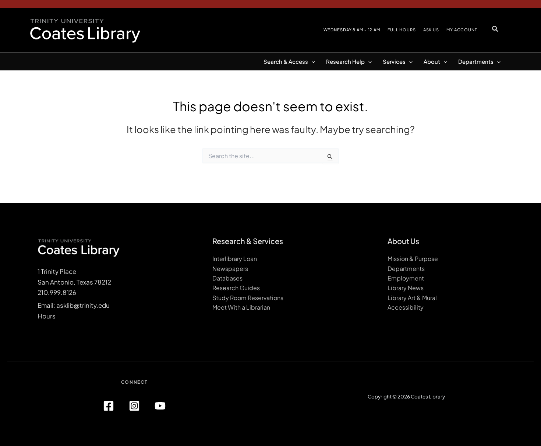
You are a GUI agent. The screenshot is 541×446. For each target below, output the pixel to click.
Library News (406, 288)
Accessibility (406, 307)
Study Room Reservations (247, 298)
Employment (406, 278)
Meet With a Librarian (241, 307)
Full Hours (402, 30)
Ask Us (431, 30)
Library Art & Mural (412, 298)
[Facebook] (108, 406)
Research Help (345, 61)
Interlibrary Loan (234, 258)
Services (394, 61)
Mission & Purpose (413, 258)
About (432, 61)
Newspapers (230, 268)
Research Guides (236, 288)
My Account (461, 30)
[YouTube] (160, 406)
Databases (227, 278)
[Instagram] (134, 406)
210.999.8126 (57, 292)
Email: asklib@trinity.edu (74, 305)
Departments (476, 61)
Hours (47, 316)
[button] (495, 28)
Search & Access (286, 61)
